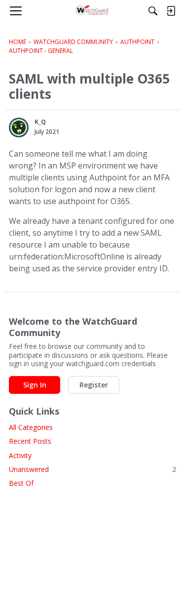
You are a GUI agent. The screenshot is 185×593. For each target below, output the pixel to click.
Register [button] (93, 384)
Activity (20, 455)
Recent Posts (30, 441)
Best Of (21, 483)
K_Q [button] (40, 122)
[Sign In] (171, 11)
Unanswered (92, 469)
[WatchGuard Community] (92, 11)
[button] (19, 127)
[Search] (153, 11)
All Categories (31, 427)
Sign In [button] (34, 384)
